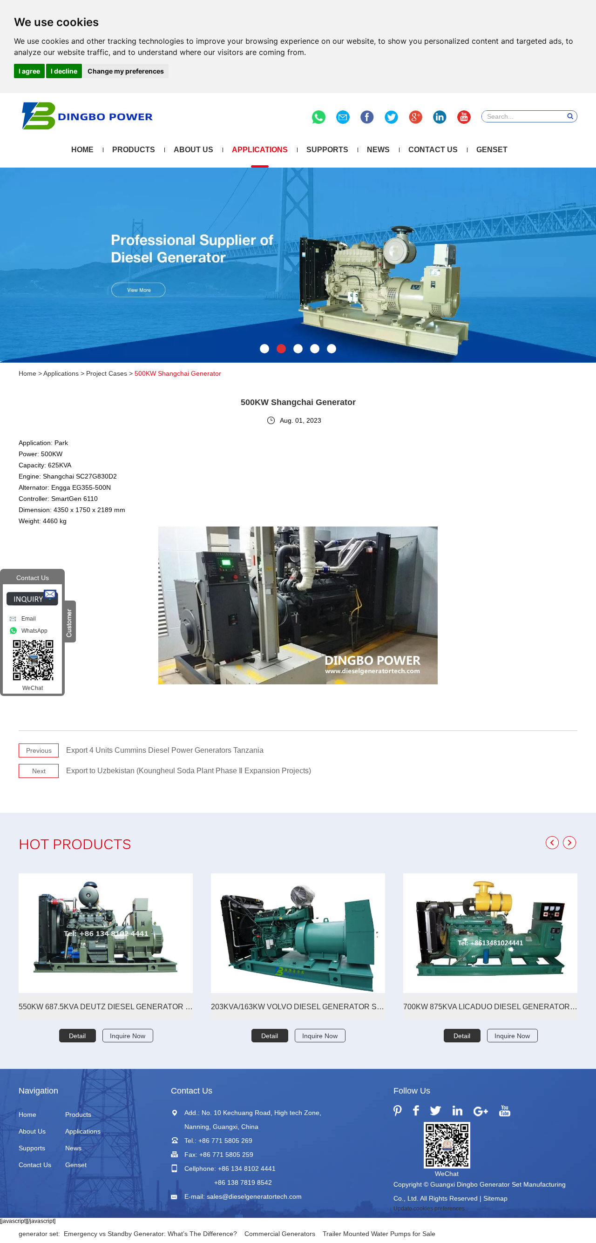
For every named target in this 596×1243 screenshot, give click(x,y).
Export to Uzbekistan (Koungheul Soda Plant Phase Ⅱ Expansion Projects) (188, 771)
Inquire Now (127, 1036)
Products (133, 150)
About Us (193, 150)
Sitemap (495, 1198)
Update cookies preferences (429, 1208)
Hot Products (75, 845)
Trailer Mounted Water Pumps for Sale (379, 1233)
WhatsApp (34, 631)
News (378, 150)
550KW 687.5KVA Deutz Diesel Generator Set (106, 1007)
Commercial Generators (279, 1233)
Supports (327, 150)
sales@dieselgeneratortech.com (254, 1196)
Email (28, 618)
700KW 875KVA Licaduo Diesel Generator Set (490, 1007)
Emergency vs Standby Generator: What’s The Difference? (150, 1233)
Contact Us (433, 150)
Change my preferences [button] (126, 71)
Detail (77, 1036)
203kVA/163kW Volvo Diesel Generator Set (298, 1007)
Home (82, 150)
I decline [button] (64, 71)
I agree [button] (29, 71)
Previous (39, 750)
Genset (492, 150)
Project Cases (106, 373)
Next (39, 771)
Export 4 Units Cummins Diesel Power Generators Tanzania (165, 750)
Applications (260, 150)
